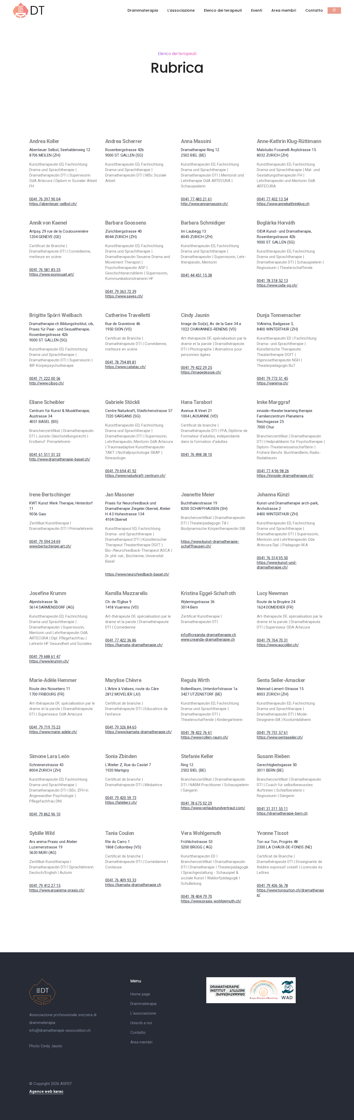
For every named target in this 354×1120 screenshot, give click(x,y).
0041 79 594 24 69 (44, 541)
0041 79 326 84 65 (120, 727)
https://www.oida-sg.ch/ (277, 285)
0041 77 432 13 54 (272, 199)
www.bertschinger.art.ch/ (50, 546)
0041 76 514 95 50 (272, 558)
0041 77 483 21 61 (196, 199)
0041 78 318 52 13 (272, 280)
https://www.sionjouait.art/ (51, 274)
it (334, 10)
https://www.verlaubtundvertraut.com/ (213, 808)
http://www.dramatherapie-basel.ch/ (59, 459)
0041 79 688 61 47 (44, 656)
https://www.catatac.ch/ (125, 367)
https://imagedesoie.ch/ (201, 372)
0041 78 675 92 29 (196, 803)
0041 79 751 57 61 (272, 732)
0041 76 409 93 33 (120, 880)
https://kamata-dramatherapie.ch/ (134, 645)
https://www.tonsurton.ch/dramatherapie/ (290, 892)
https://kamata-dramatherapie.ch (133, 884)
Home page (140, 994)
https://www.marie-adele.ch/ (53, 732)
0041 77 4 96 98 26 (273, 471)
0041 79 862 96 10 (44, 814)
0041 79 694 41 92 (120, 471)
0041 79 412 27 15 (44, 885)
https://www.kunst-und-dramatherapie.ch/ (277, 565)
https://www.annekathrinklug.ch (283, 203)
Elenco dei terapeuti (223, 10)
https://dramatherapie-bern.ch (282, 813)
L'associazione (143, 1013)
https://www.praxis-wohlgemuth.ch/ (211, 901)
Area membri (283, 10)
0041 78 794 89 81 (120, 362)
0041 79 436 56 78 (272, 885)
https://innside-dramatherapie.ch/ (285, 475)
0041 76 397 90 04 (44, 199)
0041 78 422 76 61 (196, 732)
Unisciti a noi (141, 1023)
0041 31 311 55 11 (272, 808)
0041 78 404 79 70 (196, 896)
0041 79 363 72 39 (120, 291)
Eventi (256, 10)
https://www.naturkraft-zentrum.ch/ (135, 475)
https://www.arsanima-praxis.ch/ (56, 890)
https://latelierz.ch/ (121, 802)
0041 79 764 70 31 (272, 640)
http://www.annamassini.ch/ (204, 203)
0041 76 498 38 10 (196, 454)
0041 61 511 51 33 (44, 454)
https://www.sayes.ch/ (124, 296)
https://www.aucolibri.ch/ (278, 645)
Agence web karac (46, 1091)
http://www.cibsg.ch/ (46, 383)
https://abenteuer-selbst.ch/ (53, 203)
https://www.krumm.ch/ (49, 661)
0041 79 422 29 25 (196, 367)
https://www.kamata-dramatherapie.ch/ (138, 732)
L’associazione (181, 10)
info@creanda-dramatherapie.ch (208, 634)
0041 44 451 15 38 (196, 275)
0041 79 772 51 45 (272, 378)
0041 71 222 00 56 (44, 378)
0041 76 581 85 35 (44, 269)
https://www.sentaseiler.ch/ (280, 737)
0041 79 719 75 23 (44, 727)
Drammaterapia (143, 10)
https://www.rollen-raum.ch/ (204, 737)
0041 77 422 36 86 (120, 640)
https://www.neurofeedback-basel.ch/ (137, 574)
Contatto (314, 10)
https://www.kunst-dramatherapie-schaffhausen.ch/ (210, 544)
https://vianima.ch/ (272, 383)
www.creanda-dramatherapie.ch (208, 639)
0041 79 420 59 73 (120, 797)
